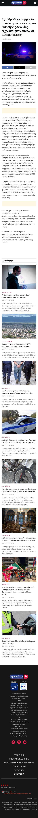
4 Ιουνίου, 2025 (6, 39)
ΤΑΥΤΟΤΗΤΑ (19, 770)
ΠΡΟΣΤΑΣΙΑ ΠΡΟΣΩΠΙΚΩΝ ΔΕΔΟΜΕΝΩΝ (19, 763)
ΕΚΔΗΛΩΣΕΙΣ (6, 584)
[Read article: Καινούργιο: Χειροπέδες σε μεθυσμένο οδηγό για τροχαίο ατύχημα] (19, 623)
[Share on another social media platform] (30, 67)
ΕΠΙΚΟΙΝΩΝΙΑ (19, 774)
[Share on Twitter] (19, 67)
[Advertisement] (19, 11)
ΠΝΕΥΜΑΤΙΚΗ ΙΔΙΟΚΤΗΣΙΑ (18, 759)
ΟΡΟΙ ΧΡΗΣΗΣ (19, 755)
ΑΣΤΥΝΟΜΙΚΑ (6, 388)
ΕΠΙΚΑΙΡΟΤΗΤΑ (6, 292)
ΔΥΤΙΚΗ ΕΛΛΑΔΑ (7, 341)
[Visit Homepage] (19, 3)
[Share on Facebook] (7, 67)
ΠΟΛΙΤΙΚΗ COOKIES (19, 766)
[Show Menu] (3, 3)
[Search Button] (35, 3)
